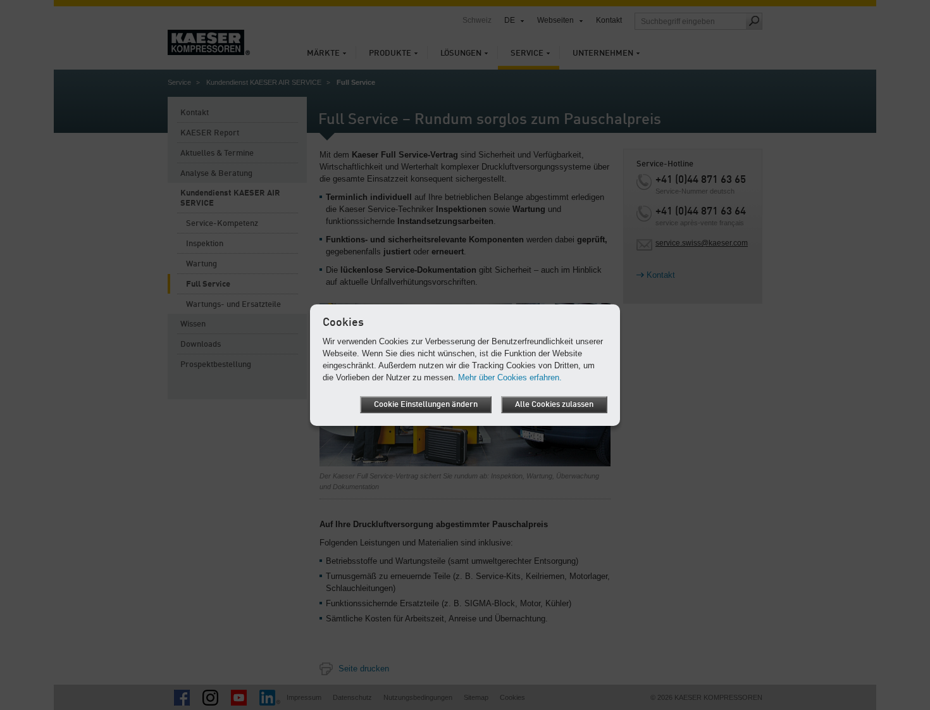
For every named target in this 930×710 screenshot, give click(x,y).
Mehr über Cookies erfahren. (510, 377)
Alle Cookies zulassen (554, 405)
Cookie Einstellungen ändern (426, 405)
